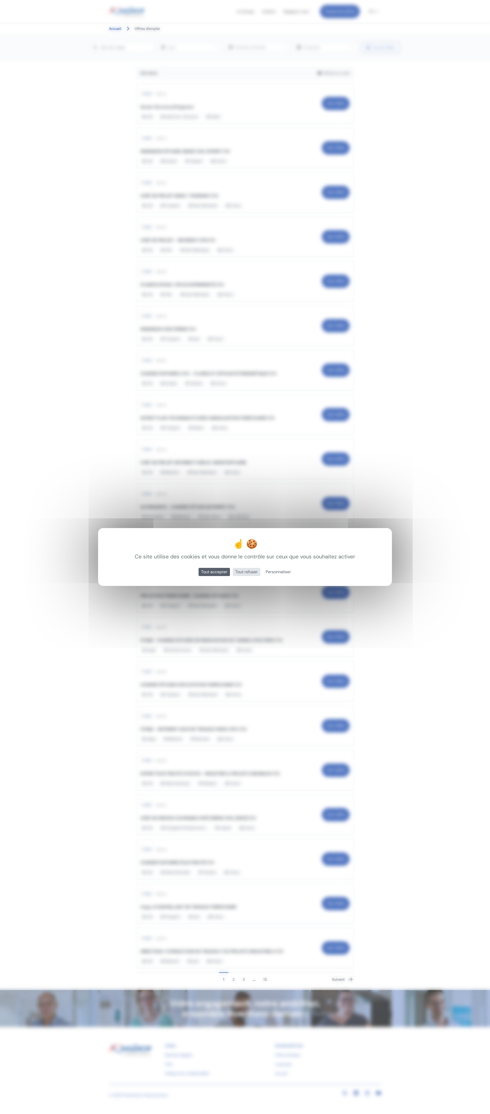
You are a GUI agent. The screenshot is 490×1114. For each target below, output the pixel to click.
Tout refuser (246, 571)
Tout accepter (214, 571)
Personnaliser (278, 571)
